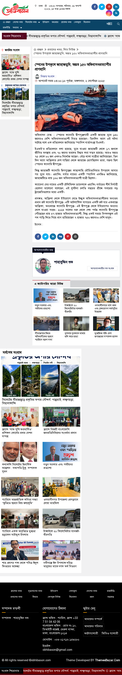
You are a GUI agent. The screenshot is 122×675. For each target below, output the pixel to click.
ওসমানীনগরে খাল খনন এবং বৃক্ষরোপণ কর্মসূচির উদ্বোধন (106, 308)
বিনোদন (87, 22)
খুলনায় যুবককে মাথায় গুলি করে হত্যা (75, 335)
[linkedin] (116, 7)
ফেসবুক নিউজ (54, 596)
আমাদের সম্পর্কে (93, 619)
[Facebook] (38, 236)
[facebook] (95, 7)
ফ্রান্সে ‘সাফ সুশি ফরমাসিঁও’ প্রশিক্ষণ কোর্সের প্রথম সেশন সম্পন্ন (15, 76)
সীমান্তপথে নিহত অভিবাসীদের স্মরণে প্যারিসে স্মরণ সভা (44, 336)
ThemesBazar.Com (107, 660)
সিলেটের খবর (31, 22)
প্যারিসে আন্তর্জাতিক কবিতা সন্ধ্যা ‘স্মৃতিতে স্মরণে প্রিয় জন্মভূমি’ (20, 501)
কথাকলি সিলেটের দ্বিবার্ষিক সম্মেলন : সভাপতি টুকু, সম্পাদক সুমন (19, 468)
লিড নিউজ (69, 49)
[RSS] (116, 13)
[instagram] (109, 7)
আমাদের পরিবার (93, 626)
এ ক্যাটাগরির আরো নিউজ (48, 284)
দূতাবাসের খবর (35, 591)
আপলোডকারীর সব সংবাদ (102, 268)
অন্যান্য (16, 27)
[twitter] (102, 7)
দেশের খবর (18, 22)
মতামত (111, 596)
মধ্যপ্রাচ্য (55, 22)
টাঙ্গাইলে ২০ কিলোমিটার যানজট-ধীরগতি (74, 308)
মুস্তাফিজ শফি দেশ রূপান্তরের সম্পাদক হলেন (106, 335)
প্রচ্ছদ (7, 22)
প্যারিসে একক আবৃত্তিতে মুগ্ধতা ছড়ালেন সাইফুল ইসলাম (19, 532)
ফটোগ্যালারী (91, 633)
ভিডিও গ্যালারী (110, 633)
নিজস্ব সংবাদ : (48, 76)
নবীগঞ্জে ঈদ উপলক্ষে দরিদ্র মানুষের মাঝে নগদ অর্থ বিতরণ (60, 564)
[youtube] (109, 13)
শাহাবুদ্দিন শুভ (63, 262)
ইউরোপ (46, 22)
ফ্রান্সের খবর (66, 22)
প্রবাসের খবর (54, 49)
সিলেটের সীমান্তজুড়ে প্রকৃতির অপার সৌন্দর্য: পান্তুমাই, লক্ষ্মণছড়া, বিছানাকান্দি (45, 36)
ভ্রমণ (92, 596)
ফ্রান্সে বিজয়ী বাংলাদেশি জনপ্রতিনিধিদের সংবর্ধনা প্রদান (60, 431)
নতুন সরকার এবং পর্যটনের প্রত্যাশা (43, 307)
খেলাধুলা (77, 22)
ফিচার (35, 596)
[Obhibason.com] (15, 9)
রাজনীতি (6, 27)
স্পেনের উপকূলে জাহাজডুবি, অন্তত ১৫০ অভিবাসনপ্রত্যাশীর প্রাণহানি (70, 53)
